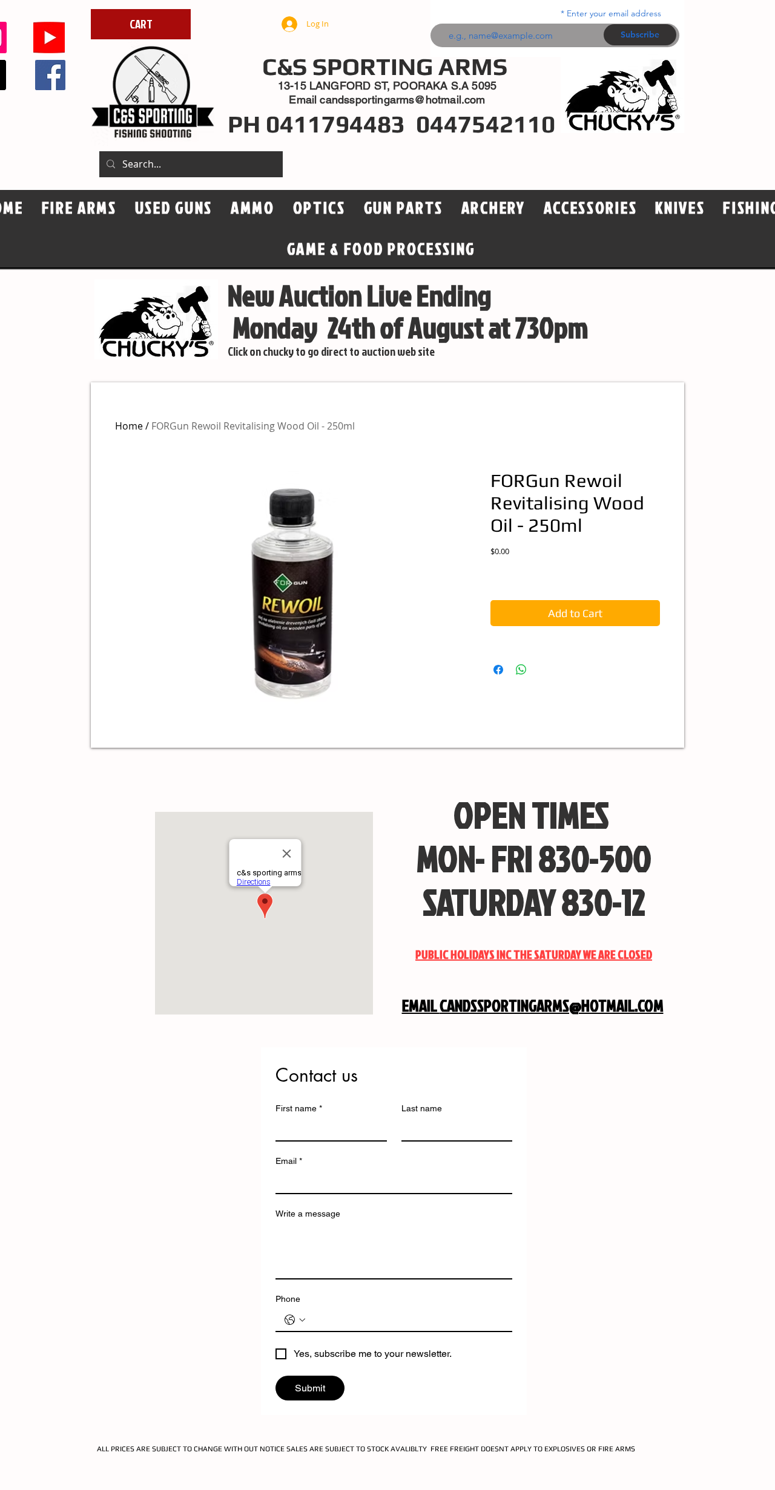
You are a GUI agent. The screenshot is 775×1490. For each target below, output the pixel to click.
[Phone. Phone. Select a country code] (295, 1320)
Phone (287, 1299)
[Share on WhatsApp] (521, 669)
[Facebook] (50, 75)
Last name (421, 1108)
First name (298, 1108)
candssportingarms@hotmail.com (402, 99)
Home (129, 426)
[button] (319, 208)
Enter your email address (614, 13)
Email (288, 1161)
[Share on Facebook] (498, 669)
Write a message (307, 1213)
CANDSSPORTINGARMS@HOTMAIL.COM (552, 1005)
